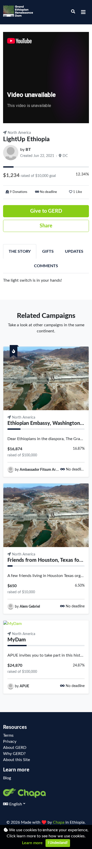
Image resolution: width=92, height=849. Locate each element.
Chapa (59, 822)
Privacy (9, 741)
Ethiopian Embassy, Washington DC (47, 423)
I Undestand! (58, 843)
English (15, 804)
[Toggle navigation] (83, 12)
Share (46, 225)
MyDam (16, 639)
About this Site (16, 760)
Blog (7, 778)
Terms (8, 735)
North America (19, 133)
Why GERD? (14, 754)
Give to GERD (46, 211)
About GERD (14, 748)
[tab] (19, 251)
